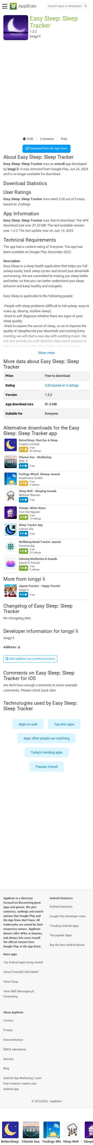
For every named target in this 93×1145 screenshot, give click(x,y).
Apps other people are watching (46, 738)
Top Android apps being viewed (23, 962)
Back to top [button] (82, 1107)
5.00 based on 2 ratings (62, 385)
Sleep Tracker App (31, 525)
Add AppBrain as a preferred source (32, 658)
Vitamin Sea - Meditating (35, 457)
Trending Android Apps (64, 926)
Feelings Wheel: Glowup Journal (39, 474)
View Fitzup (10, 981)
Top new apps (64, 724)
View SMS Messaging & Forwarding (18, 994)
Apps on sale (28, 724)
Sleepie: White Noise (32, 508)
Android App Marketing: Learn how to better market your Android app (22, 1083)
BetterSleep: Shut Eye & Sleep (38, 440)
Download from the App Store (48, 148)
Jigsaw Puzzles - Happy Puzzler (39, 586)
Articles (8, 1059)
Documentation (13, 1040)
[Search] (85, 6)
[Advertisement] (46, 88)
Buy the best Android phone (67, 945)
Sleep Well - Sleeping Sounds (38, 491)
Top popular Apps (61, 935)
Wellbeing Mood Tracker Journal (40, 542)
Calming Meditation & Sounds (38, 559)
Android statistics (61, 906)
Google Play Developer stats (68, 916)
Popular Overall (47, 767)
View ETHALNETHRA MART (21, 972)
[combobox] (64, 6)
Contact (8, 1020)
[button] (46, 647)
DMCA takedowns (14, 1049)
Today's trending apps (47, 752)
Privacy (8, 1030)
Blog (6, 1068)
